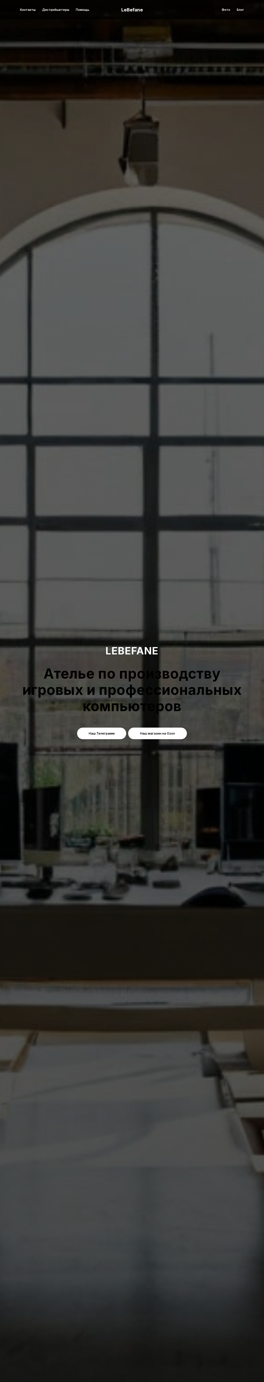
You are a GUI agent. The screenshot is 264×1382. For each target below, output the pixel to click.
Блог (240, 10)
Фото (226, 10)
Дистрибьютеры (55, 10)
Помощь (82, 10)
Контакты (28, 10)
